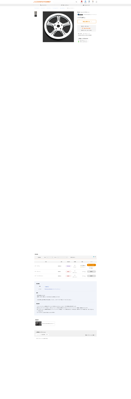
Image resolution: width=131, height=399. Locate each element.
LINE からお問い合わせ (83, 41)
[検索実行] (76, 2)
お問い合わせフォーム (83, 40)
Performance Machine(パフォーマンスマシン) (52, 289)
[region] (65, 8)
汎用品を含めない (72, 257)
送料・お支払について (86, 33)
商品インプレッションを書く (90, 335)
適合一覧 (47, 286)
